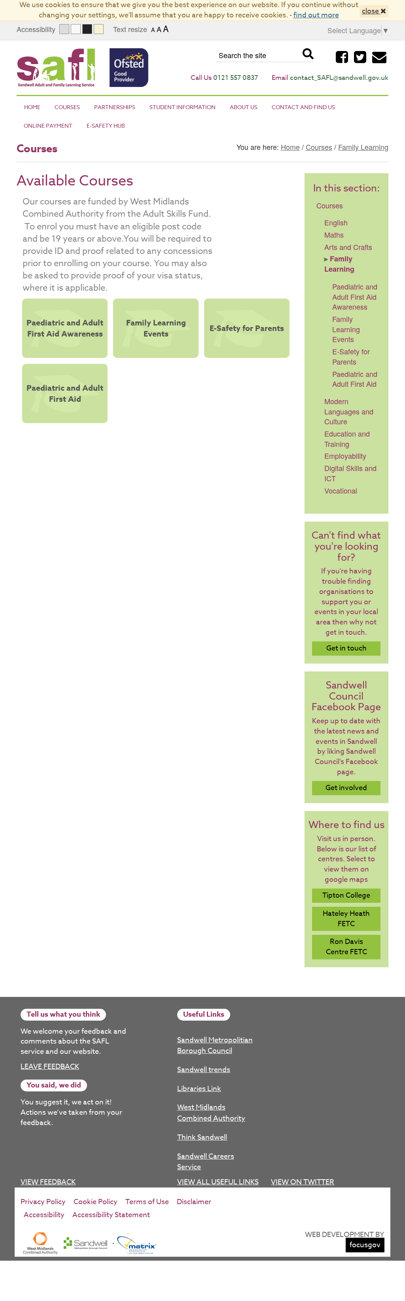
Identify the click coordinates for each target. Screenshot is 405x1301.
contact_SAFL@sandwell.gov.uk (339, 78)
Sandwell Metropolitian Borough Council (215, 1046)
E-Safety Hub (106, 125)
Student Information (183, 107)
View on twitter (302, 1182)
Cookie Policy (95, 1202)
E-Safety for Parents (247, 328)
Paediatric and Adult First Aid (64, 393)
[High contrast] (87, 29)
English (336, 222)
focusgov (365, 1245)
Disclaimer (194, 1202)
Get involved (346, 788)
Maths (334, 234)
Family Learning (363, 147)
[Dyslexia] (99, 29)
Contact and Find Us (303, 107)
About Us (243, 107)
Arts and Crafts (348, 247)
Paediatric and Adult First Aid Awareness (64, 328)
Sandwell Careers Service (205, 1162)
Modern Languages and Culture (348, 411)
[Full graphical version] (64, 29)
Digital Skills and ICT (350, 473)
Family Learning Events (156, 328)
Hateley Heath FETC (346, 918)
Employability (345, 455)
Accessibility (44, 1215)
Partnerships (114, 107)
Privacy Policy (43, 1202)
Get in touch (346, 648)
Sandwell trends (203, 1070)
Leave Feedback (50, 1066)
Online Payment (48, 125)
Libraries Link (199, 1089)
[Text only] (76, 29)
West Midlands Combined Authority (211, 1113)
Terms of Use (147, 1202)
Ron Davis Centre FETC (346, 946)
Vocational (340, 490)
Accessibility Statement (111, 1215)
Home (32, 107)
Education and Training (347, 438)
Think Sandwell (202, 1137)
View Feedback (48, 1182)
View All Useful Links (218, 1182)
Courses (67, 107)
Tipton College (346, 895)
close (371, 11)
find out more (316, 15)
